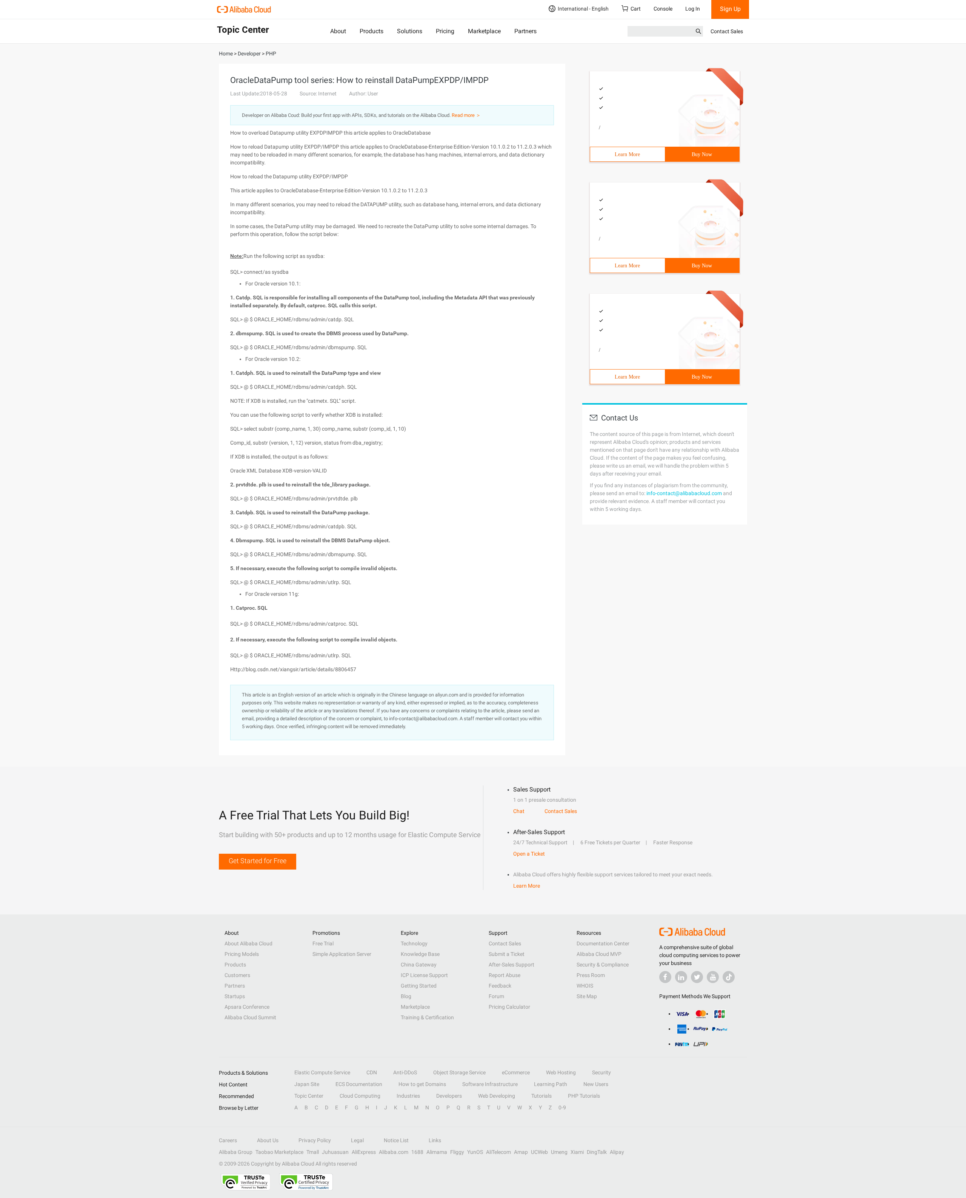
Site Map (587, 996)
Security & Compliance (603, 965)
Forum (496, 996)
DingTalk (597, 1152)
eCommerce (516, 1072)
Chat (519, 811)
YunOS (475, 1152)
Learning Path (550, 1084)
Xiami (577, 1152)
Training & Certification (427, 1017)
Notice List (396, 1140)
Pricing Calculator (509, 1007)
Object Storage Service (459, 1072)
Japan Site (306, 1084)
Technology (414, 943)
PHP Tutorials (584, 1096)
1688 (417, 1152)
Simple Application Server (341, 954)
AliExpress (364, 1152)
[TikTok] (729, 977)
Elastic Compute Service (322, 1072)
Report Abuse (504, 975)
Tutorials (541, 1096)
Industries (408, 1096)
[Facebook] (665, 977)
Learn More (627, 154)
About (338, 31)
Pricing (445, 31)
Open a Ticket (529, 854)
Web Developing (496, 1096)
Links (435, 1140)
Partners (525, 31)
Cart (636, 9)
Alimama (436, 1152)
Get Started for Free (257, 861)
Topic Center (308, 1096)
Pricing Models (242, 954)
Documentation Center (603, 943)
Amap (521, 1152)
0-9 (562, 1107)
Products (371, 31)
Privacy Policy (314, 1140)
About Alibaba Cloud (248, 943)
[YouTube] (713, 977)
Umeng (559, 1152)
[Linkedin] (681, 977)
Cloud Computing (360, 1096)
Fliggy (457, 1152)
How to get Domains (422, 1084)
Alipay (617, 1152)
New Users (595, 1084)
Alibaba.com (393, 1152)
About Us (267, 1140)
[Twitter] (697, 977)
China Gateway (419, 965)
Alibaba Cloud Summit (250, 1017)
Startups (235, 996)
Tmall (312, 1152)
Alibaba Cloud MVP (599, 954)
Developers (449, 1096)
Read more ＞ (466, 115)
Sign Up (730, 8)
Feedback (500, 986)
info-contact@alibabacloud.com (684, 493)
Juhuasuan (335, 1152)
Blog (406, 996)
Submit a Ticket (507, 954)
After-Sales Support (511, 965)
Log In (692, 9)
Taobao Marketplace (279, 1152)
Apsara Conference (247, 1007)
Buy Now (702, 154)
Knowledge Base (420, 954)
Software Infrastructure (490, 1084)
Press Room (591, 975)
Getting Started (419, 986)
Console (663, 9)
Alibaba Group (235, 1152)
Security (601, 1072)
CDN (371, 1072)
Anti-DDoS (405, 1072)
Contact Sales (727, 31)
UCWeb (539, 1152)
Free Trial (323, 943)
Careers (228, 1140)
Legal (357, 1140)
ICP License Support (424, 975)
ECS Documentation (358, 1084)
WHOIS (585, 986)
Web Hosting (561, 1072)
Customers (237, 975)
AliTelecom (498, 1152)
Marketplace (484, 31)
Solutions (409, 31)
